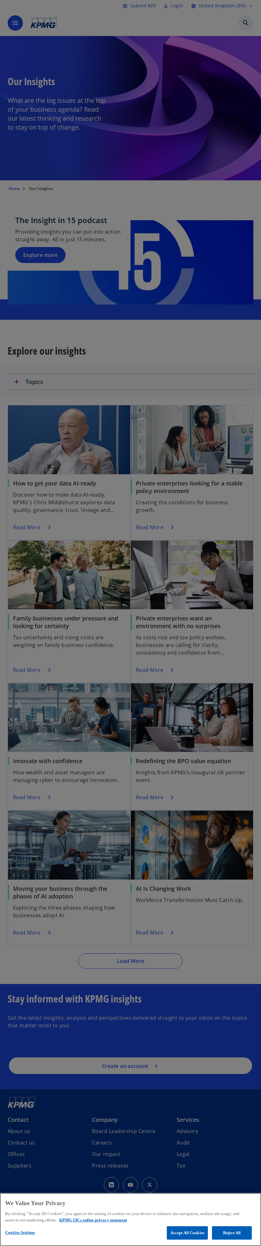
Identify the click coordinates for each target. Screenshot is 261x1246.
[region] (130, 1219)
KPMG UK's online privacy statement (93, 1220)
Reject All (232, 1232)
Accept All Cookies (187, 1232)
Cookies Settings (20, 1232)
